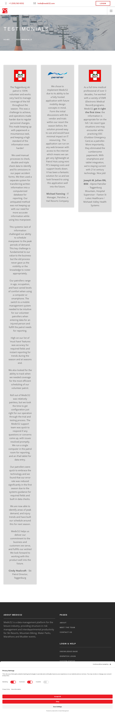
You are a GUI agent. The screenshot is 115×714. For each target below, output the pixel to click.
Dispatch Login (68, 656)
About (63, 622)
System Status (67, 661)
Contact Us (66, 632)
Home (7, 39)
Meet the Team (67, 627)
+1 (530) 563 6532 (16, 3)
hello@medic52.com (46, 3)
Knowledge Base (69, 651)
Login (103, 3)
